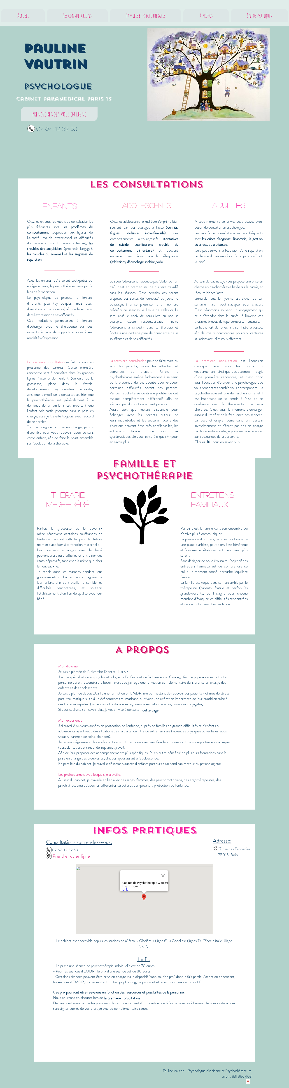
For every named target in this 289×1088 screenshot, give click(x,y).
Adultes (228, 205)
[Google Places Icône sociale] (248, 1081)
